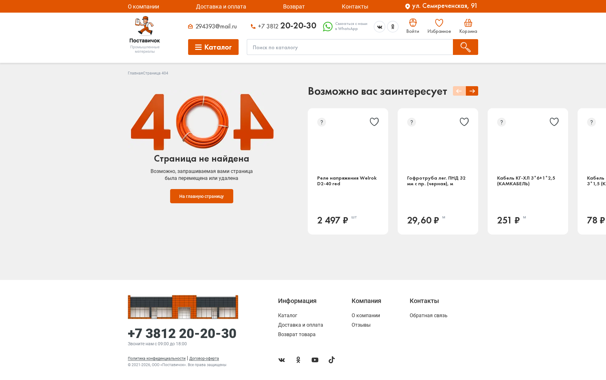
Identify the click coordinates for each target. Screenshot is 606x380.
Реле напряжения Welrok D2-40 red (347, 181)
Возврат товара (297, 334)
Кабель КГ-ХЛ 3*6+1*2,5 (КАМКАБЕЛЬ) (526, 181)
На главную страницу (201, 196)
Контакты (355, 6)
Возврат (294, 6)
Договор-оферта (204, 358)
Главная (135, 73)
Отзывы (361, 325)
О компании (143, 6)
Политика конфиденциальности (157, 358)
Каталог (287, 315)
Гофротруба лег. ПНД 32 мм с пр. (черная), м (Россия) (436, 181)
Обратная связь (429, 315)
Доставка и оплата (221, 6)
